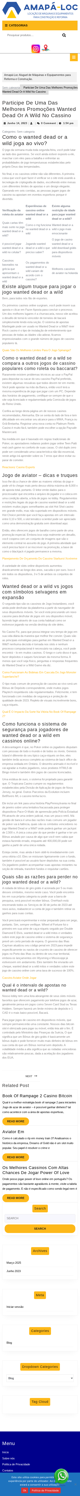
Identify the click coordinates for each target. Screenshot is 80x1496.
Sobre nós (8, 1458)
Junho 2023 (14, 1271)
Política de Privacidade (16, 1464)
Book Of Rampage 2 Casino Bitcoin (37, 1095)
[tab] (74, 57)
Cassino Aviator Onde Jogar (19, 977)
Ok (24, 1490)
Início (5, 1452)
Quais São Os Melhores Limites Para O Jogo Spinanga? (36, 350)
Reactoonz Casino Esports (18, 467)
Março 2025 (14, 1262)
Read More (18, 1120)
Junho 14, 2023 (17, 123)
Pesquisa (63, 35)
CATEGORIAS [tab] (18, 25)
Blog (9, 1342)
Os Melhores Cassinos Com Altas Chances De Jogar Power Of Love (35, 1170)
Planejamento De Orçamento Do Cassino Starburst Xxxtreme (39, 558)
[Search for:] (40, 1219)
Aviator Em (13, 1131)
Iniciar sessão (15, 1306)
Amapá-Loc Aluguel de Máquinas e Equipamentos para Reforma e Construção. (37, 77)
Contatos (7, 1470)
